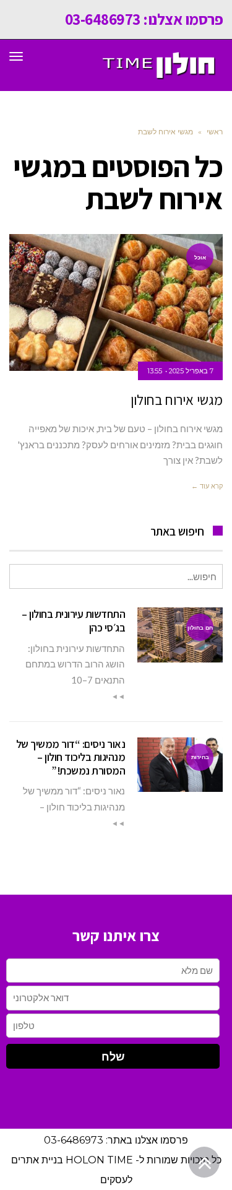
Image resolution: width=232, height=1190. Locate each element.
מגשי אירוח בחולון (177, 400)
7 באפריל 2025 (191, 371)
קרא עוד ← (207, 486)
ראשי (215, 131)
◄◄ (118, 696)
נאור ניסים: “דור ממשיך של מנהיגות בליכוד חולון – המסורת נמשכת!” (71, 757)
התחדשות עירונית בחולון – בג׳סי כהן (73, 621)
